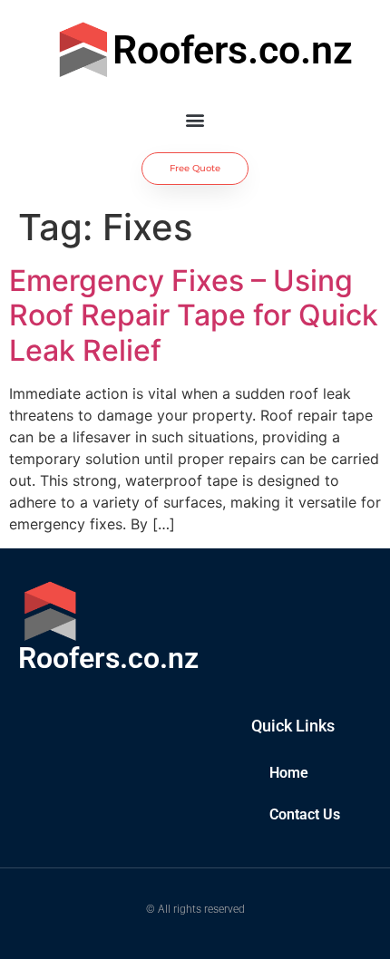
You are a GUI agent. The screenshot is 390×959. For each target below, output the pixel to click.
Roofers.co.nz (232, 50)
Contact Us (304, 814)
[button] (195, 119)
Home (288, 772)
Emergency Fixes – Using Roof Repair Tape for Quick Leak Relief (193, 315)
